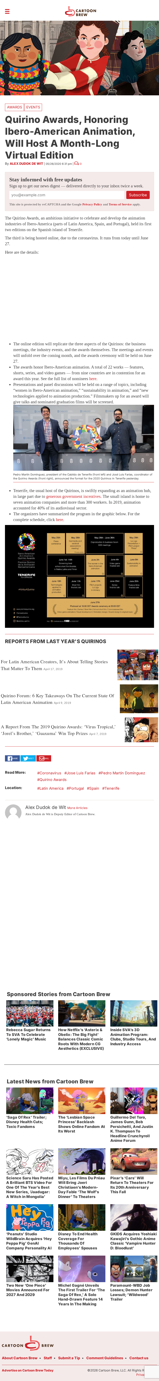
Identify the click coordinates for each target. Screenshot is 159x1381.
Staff (48, 1358)
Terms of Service (120, 204)
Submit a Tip (69, 1358)
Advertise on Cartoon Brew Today (27, 1370)
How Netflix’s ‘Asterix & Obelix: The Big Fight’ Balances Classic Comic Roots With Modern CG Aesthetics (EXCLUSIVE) (81, 1039)
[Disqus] (79, 877)
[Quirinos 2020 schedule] (79, 576)
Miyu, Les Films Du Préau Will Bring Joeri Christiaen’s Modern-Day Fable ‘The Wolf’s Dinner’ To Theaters (81, 1187)
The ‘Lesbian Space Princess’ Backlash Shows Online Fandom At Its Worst (81, 1124)
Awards (14, 107)
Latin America (52, 788)
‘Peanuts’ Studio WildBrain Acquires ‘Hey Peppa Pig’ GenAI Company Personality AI (29, 1241)
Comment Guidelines (104, 1358)
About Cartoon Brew (19, 1358)
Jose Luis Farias (81, 773)
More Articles (77, 808)
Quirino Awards (53, 779)
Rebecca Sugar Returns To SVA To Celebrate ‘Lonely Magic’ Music (28, 1034)
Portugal (76, 788)
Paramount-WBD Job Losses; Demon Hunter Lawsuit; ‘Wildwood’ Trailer (131, 1292)
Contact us (138, 1358)
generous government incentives (73, 496)
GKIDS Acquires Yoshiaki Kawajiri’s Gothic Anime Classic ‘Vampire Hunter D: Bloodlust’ (133, 1241)
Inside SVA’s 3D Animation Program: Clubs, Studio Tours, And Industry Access (133, 1037)
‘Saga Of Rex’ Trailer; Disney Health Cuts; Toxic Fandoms (26, 1122)
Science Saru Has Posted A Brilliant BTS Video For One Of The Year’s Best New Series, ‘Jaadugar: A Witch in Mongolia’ (29, 1187)
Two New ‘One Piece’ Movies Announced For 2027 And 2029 (27, 1290)
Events (33, 107)
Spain (94, 788)
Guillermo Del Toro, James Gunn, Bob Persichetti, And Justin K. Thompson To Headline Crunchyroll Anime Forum (131, 1129)
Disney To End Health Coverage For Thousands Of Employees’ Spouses (78, 1241)
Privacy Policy (92, 204)
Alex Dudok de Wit (26, 164)
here (92, 378)
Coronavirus (50, 773)
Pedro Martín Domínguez (123, 773)
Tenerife (112, 788)
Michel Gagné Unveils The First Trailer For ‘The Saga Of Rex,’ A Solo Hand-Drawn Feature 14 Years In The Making (81, 1294)
